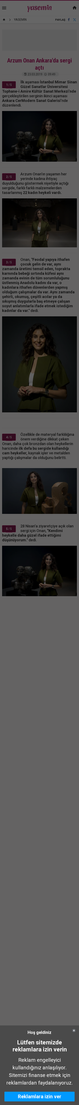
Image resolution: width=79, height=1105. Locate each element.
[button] (39, 1096)
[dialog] (39, 1065)
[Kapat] (74, 1030)
